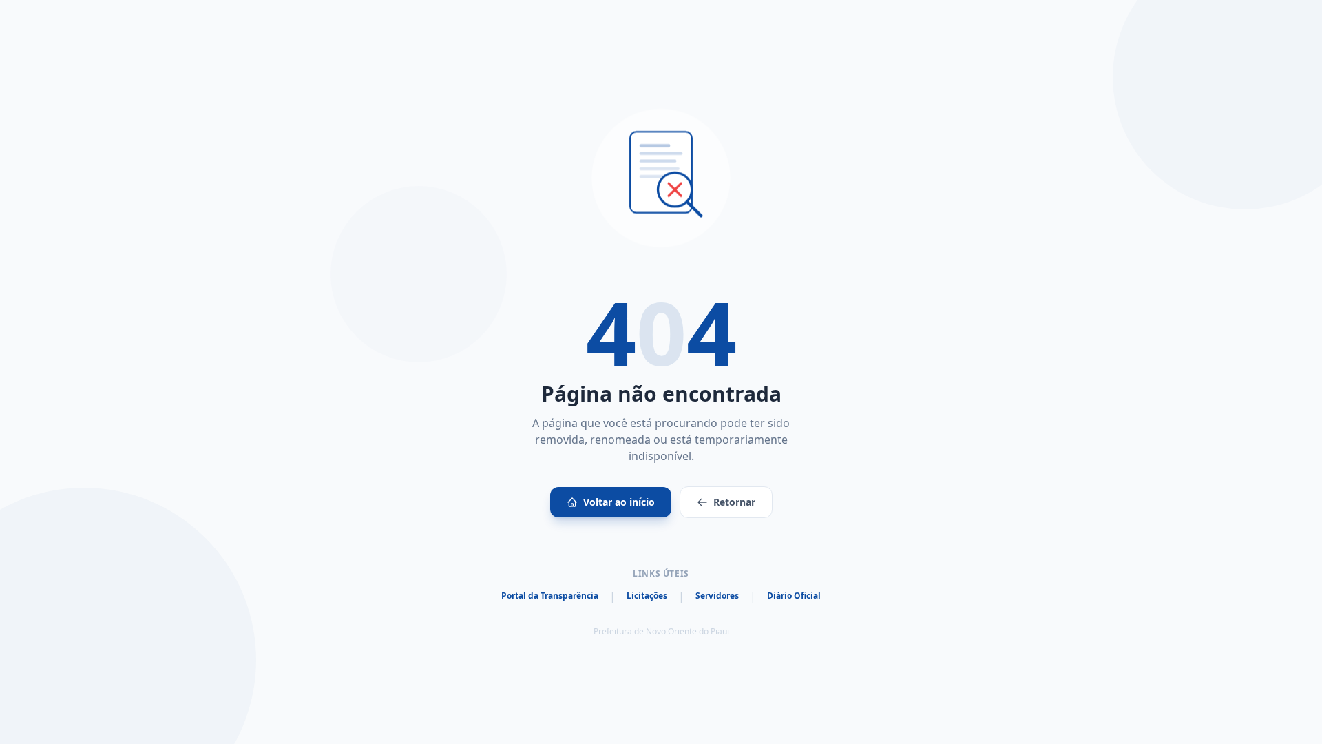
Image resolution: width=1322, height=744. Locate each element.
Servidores (717, 595)
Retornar (734, 501)
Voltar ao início (619, 501)
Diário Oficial (794, 595)
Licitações (647, 595)
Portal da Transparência (549, 595)
